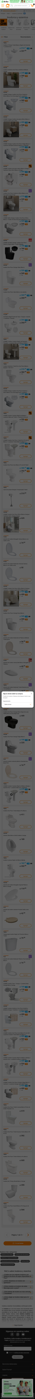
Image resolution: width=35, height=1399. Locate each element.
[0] (32, 7)
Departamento (6, 701)
